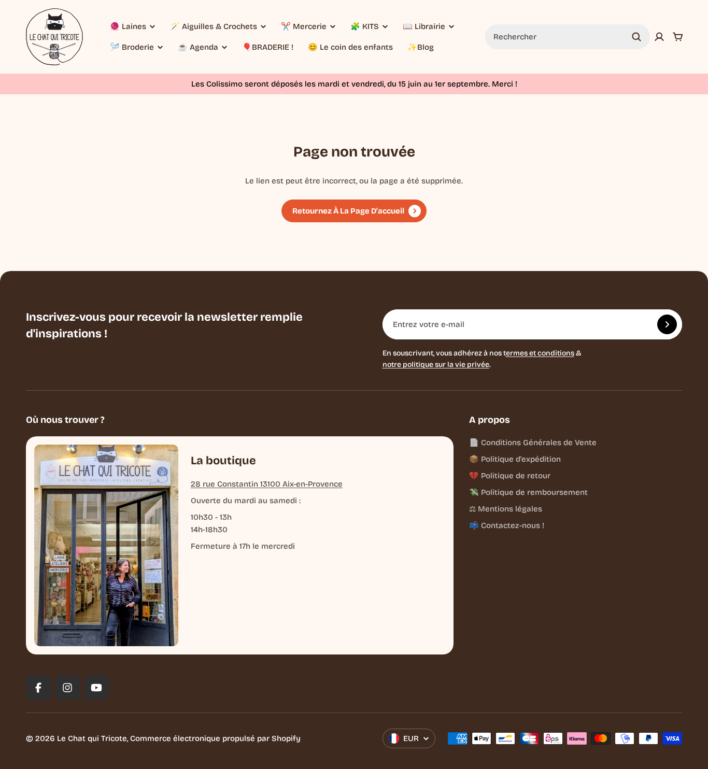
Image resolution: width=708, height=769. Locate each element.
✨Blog (420, 47)
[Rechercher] (636, 36)
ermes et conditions (540, 353)
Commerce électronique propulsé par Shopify (215, 738)
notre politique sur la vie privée (436, 364)
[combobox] (567, 36)
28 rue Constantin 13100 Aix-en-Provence (267, 484)
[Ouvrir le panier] (678, 36)
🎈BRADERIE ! (267, 47)
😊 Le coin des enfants (350, 47)
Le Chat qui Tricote (92, 738)
